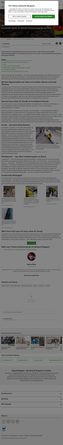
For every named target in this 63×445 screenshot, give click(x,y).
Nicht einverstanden (20, 16)
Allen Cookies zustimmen (43, 16)
